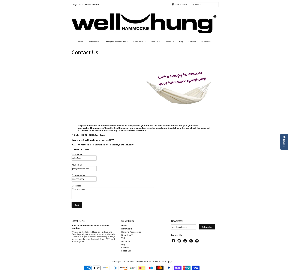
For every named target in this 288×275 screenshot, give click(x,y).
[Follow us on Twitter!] (179, 241)
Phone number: (79, 175)
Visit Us (155, 41)
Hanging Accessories (116, 41)
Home (80, 41)
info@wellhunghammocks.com (94, 140)
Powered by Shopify (162, 261)
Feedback (205, 41)
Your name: (77, 154)
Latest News (78, 221)
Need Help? (139, 41)
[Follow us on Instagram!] (197, 241)
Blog (181, 41)
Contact (192, 41)
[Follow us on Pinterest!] (185, 241)
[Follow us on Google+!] (191, 241)
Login (75, 4)
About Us (169, 41)
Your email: (77, 165)
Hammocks (94, 41)
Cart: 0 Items (181, 4)
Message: (76, 186)
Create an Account (90, 4)
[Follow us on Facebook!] (174, 241)
